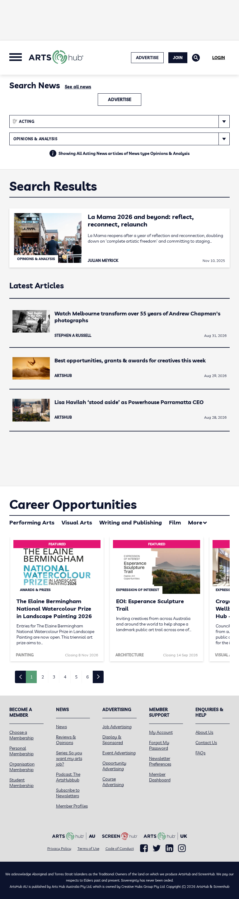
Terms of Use (88, 848)
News (61, 726)
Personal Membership (21, 751)
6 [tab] (87, 677)
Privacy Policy (59, 848)
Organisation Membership (22, 766)
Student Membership (21, 782)
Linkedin (169, 848)
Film (175, 522)
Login (218, 57)
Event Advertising (119, 753)
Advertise (119, 99)
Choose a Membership (21, 735)
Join (178, 57)
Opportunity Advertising (114, 765)
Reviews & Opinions (66, 739)
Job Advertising (117, 726)
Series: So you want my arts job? (69, 758)
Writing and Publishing (130, 522)
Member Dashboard (160, 777)
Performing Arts (31, 522)
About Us (204, 732)
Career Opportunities (73, 504)
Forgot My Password (159, 745)
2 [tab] (42, 677)
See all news (78, 87)
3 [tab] (54, 677)
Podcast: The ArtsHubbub (68, 777)
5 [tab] (76, 677)
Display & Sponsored (112, 739)
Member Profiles (72, 806)
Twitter (156, 848)
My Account (161, 732)
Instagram (182, 848)
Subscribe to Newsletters (68, 793)
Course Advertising (113, 781)
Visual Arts (77, 522)
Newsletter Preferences (160, 761)
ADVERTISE (147, 57)
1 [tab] (31, 677)
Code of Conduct (119, 848)
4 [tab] (65, 677)
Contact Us (206, 742)
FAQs (200, 753)
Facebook (144, 848)
